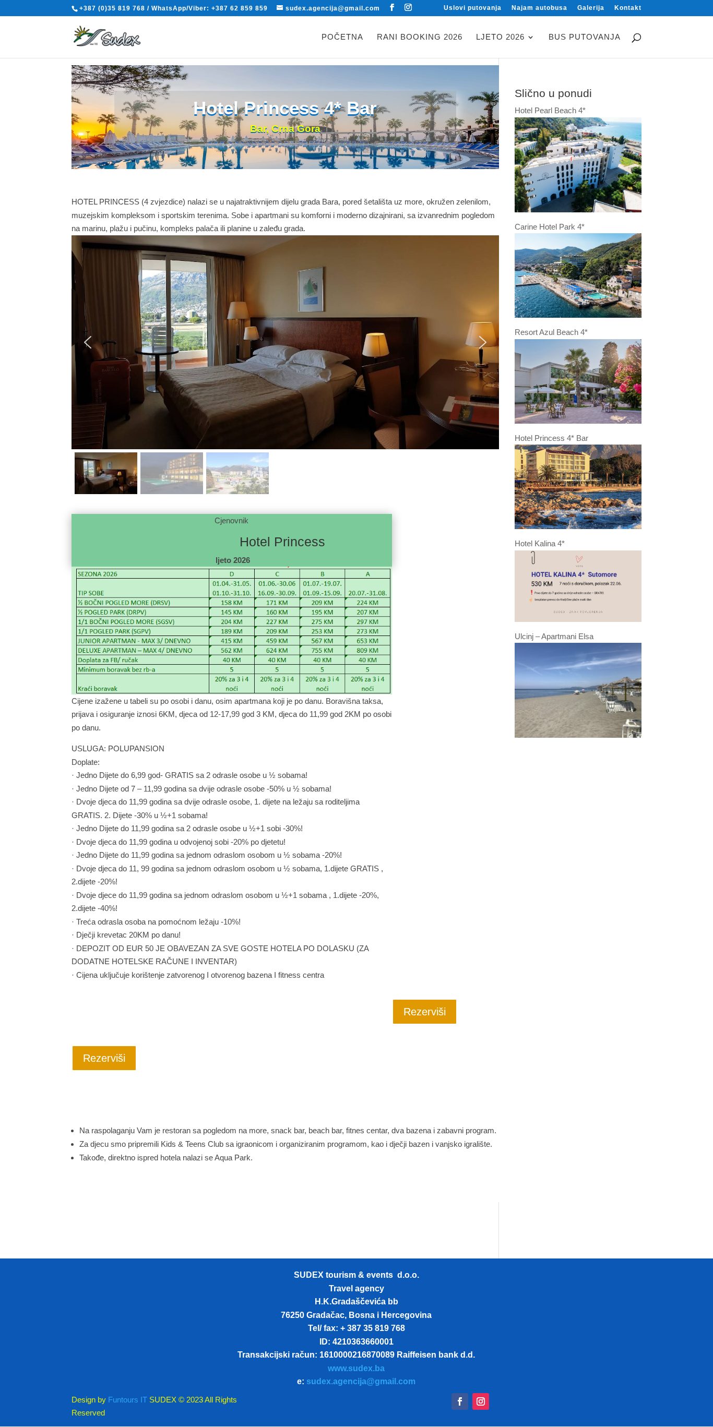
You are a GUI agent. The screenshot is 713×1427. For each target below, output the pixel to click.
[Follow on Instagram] (480, 1401)
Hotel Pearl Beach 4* (550, 110)
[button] (87, 342)
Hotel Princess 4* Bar (551, 438)
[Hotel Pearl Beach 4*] (578, 209)
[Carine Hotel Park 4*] (578, 314)
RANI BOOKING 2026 (419, 37)
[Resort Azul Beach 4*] (578, 420)
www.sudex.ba (356, 1368)
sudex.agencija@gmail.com (360, 1381)
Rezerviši (424, 1011)
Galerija (590, 8)
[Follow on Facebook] (459, 1401)
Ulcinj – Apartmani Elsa (554, 636)
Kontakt (627, 8)
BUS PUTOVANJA (585, 37)
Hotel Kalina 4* (540, 543)
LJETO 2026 (500, 37)
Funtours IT (126, 1399)
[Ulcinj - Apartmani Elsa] (578, 734)
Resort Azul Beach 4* (551, 332)
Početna (342, 37)
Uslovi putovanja (473, 8)
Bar (258, 128)
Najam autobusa (539, 8)
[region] (286, 366)
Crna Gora (295, 128)
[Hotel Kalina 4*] (578, 619)
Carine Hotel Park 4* (550, 226)
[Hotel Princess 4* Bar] (578, 526)
